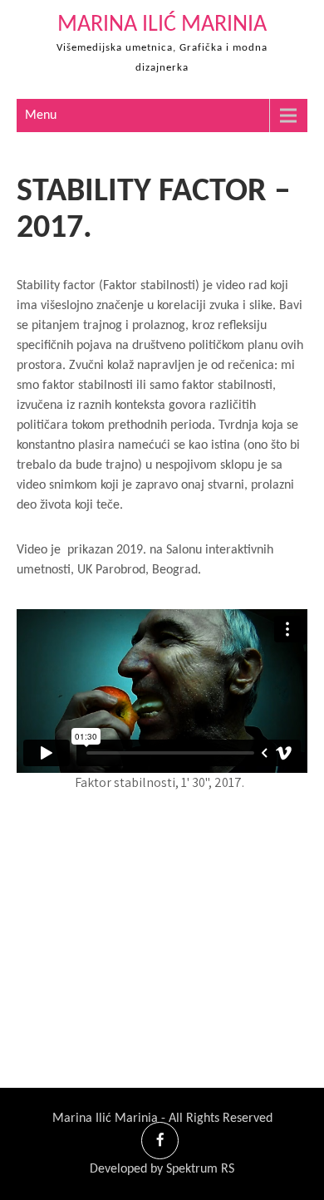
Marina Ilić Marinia (162, 25)
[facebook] (160, 1140)
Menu (40, 115)
